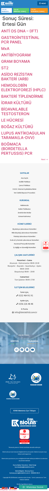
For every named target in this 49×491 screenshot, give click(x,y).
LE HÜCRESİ (12, 120)
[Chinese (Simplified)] (3, 488)
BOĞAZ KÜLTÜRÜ (17, 126)
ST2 (5, 68)
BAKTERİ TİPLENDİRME (22, 96)
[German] (12, 488)
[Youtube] (32, 349)
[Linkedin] (27, 349)
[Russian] (15, 488)
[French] (9, 488)
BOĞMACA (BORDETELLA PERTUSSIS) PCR (16, 149)
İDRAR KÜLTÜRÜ (16, 102)
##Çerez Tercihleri (8, 489)
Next (44, 159)
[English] (6, 488)
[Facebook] (22, 349)
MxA (5, 48)
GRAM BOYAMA (15, 61)
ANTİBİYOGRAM (16, 55)
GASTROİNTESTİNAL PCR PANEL (20, 39)
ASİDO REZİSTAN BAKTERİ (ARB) (16, 76)
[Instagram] (16, 349)
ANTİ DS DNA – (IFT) (19, 31)
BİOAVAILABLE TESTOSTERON (15, 111)
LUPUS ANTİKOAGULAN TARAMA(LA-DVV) (23, 135)
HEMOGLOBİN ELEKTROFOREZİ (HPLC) (23, 87)
